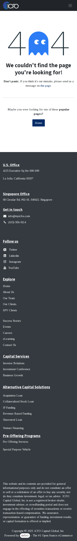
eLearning (9, 338)
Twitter (13, 249)
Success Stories (12, 320)
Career (7, 332)
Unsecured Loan (12, 419)
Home (38, 122)
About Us (8, 292)
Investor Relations (13, 363)
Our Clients (9, 304)
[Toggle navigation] (70, 5)
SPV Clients (10, 310)
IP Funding (9, 407)
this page (45, 85)
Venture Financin (12, 428)
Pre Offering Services (15, 441)
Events (7, 326)
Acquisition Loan (13, 395)
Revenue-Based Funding (17, 413)
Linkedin (14, 255)
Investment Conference (16, 369)
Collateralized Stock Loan (18, 401)
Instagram (14, 261)
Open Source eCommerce (57, 535)
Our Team (9, 298)
